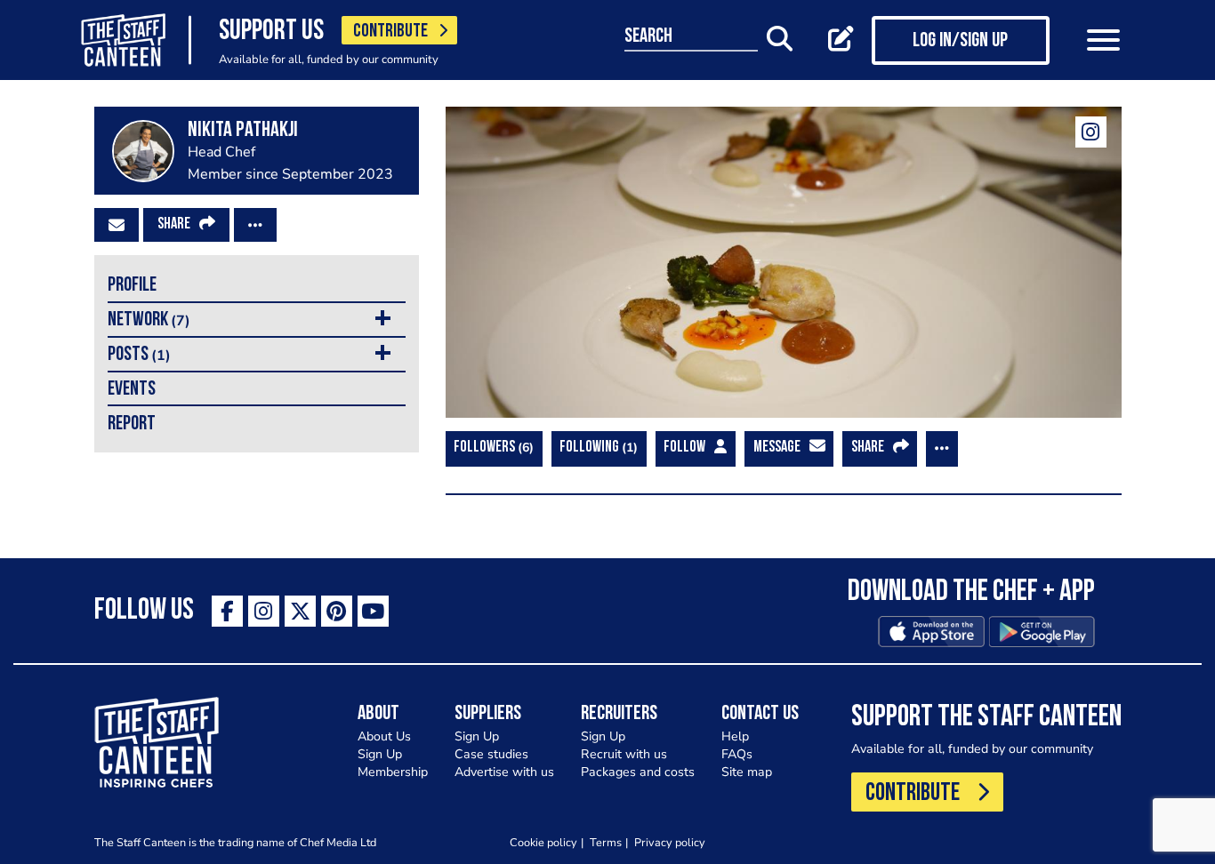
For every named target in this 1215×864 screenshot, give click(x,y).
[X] (300, 611)
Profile (132, 286)
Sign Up (380, 754)
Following (596, 447)
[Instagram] (1090, 132)
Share (173, 225)
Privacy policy (669, 842)
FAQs (736, 754)
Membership (393, 772)
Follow (684, 448)
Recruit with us (624, 754)
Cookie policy (543, 842)
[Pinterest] (336, 611)
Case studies (491, 754)
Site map (746, 772)
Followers (491, 447)
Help (735, 736)
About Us (384, 736)
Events (132, 390)
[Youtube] (373, 611)
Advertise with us (504, 772)
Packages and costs (638, 772)
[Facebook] (227, 611)
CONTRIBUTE (390, 31)
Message (777, 448)
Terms (606, 842)
